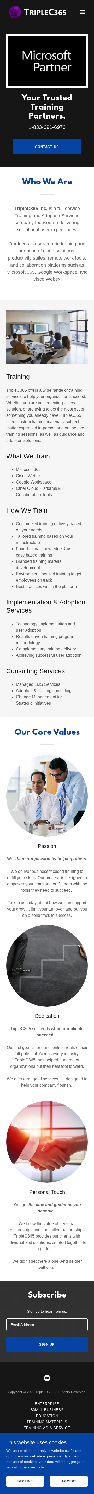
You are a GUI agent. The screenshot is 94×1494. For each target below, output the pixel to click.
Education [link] (47, 1416)
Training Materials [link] (47, 1422)
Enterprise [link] (47, 1404)
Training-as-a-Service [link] (47, 1428)
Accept (69, 1481)
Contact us (47, 147)
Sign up (47, 1344)
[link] (34, 12)
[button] (82, 12)
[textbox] (47, 1324)
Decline (25, 1481)
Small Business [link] (47, 1410)
